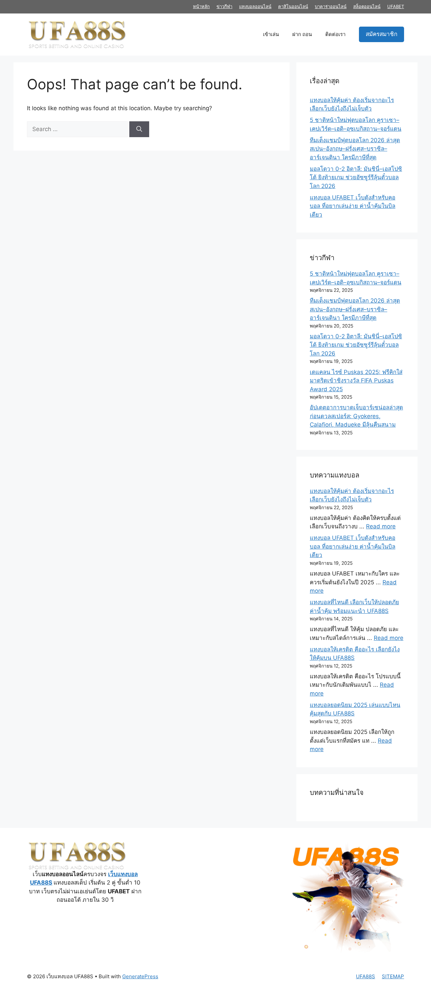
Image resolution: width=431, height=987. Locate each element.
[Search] (139, 129)
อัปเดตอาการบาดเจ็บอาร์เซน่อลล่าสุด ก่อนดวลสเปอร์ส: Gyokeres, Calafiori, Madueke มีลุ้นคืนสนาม (356, 416)
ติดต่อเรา (335, 34)
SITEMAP (393, 976)
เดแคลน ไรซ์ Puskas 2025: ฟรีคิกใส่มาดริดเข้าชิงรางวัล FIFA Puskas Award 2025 (356, 381)
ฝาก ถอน (302, 34)
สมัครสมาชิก (381, 34)
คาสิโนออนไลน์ (293, 6)
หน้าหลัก (201, 6)
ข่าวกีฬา (224, 6)
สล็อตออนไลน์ (366, 6)
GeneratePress (140, 976)
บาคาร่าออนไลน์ (330, 6)
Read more (381, 526)
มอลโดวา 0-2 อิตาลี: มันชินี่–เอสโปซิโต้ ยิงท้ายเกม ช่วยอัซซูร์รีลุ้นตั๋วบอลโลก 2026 (356, 177)
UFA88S (365, 976)
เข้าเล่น (271, 34)
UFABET (395, 6)
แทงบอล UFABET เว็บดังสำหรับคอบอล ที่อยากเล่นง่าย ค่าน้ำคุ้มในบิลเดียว (352, 206)
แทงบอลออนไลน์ (255, 6)
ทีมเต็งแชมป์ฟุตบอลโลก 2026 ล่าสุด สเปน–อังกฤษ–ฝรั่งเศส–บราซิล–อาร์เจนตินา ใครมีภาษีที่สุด (355, 149)
